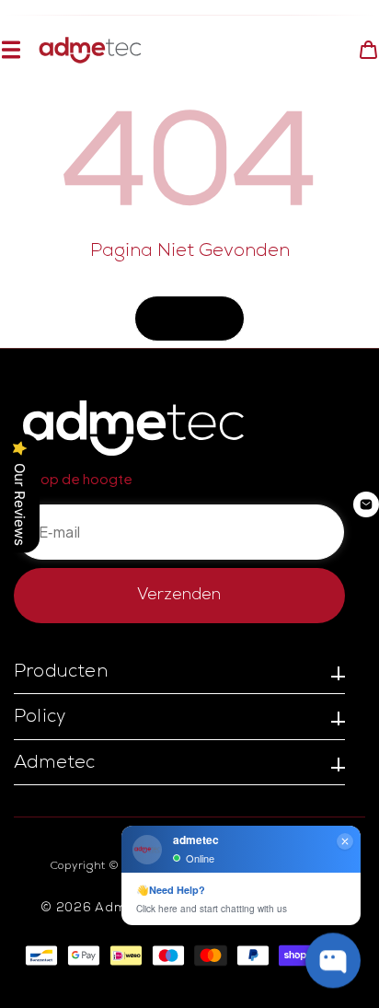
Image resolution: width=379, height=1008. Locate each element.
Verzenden (179, 595)
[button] (10, 50)
